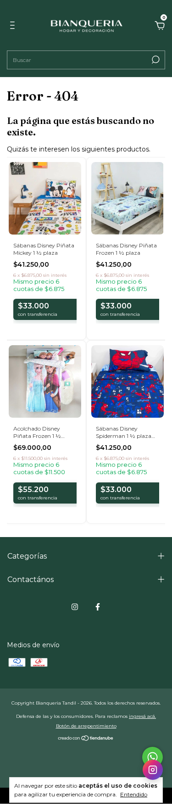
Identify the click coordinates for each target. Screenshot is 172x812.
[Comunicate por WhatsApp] (152, 757)
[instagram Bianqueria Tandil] (74, 606)
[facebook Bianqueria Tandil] (97, 606)
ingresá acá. (142, 716)
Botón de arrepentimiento (86, 726)
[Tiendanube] (86, 739)
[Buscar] (155, 59)
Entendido (133, 794)
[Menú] (14, 26)
